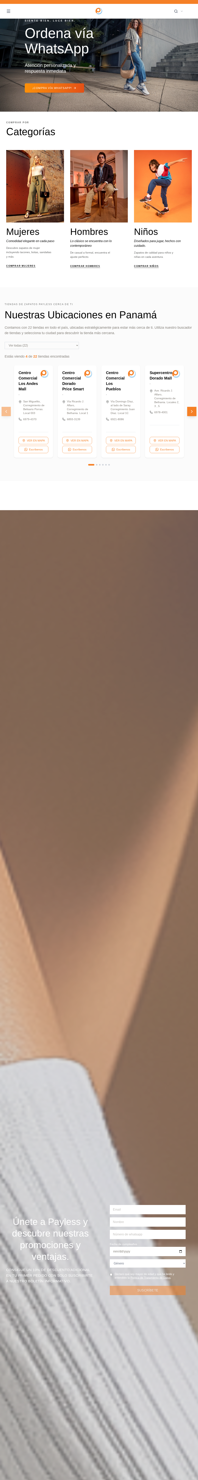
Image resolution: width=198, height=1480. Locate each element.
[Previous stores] (6, 411)
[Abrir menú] (8, 11)
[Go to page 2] (96, 465)
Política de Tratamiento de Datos (151, 1277)
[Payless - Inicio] (99, 11)
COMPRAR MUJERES (21, 266)
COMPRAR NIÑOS (146, 266)
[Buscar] (175, 11)
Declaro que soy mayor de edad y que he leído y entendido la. (144, 1275)
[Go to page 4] (103, 465)
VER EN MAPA (36, 440)
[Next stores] (191, 411)
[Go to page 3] (100, 465)
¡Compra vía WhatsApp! (52, 88)
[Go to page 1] (91, 465)
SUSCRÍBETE (147, 1290)
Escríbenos (36, 449)
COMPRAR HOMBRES (85, 266)
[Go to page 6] (109, 465)
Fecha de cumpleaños (123, 1244)
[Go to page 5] (106, 465)
